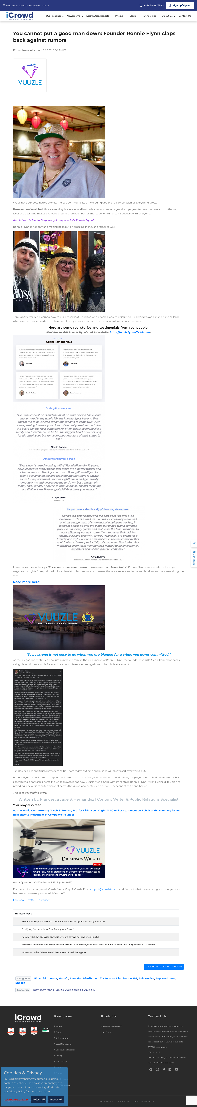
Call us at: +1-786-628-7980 (161, 1063)
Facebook (19, 900)
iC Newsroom (62, 1038)
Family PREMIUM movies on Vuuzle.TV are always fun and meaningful (60, 937)
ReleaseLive (146, 978)
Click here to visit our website (164, 966)
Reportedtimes (165, 978)
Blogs (132, 15)
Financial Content (45, 978)
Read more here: (26, 582)
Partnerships (149, 15)
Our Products (53, 15)
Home (59, 1026)
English (20, 982)
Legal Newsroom (64, 1044)
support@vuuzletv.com (104, 889)
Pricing (119, 15)
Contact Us (185, 15)
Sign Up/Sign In (181, 5)
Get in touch (154, 1052)
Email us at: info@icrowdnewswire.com (167, 1057)
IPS (135, 978)
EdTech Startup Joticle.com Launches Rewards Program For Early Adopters (63, 921)
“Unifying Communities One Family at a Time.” (48, 929)
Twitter (31, 900)
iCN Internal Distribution (116, 978)
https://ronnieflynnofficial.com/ (129, 332)
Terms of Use (123, 1101)
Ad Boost (107, 1032)
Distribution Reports (97, 15)
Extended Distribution (84, 978)
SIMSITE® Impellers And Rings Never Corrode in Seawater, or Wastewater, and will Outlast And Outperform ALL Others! (88, 944)
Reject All (38, 1099)
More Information (16, 1099)
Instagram (44, 900)
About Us (167, 15)
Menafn (63, 978)
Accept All (55, 1099)
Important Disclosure (144, 1101)
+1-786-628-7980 (153, 5)
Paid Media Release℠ (112, 1026)
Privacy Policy (106, 1101)
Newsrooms (73, 15)
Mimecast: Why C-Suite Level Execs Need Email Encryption (54, 952)
